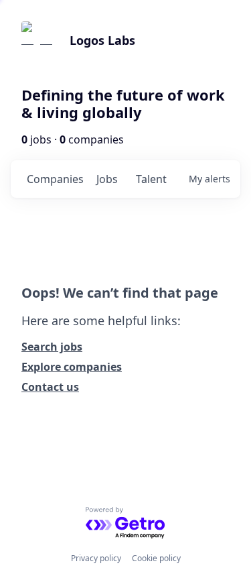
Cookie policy (156, 558)
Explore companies (71, 366)
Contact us (50, 386)
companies (55, 179)
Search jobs (51, 346)
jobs (107, 179)
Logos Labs (102, 40)
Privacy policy (96, 558)
